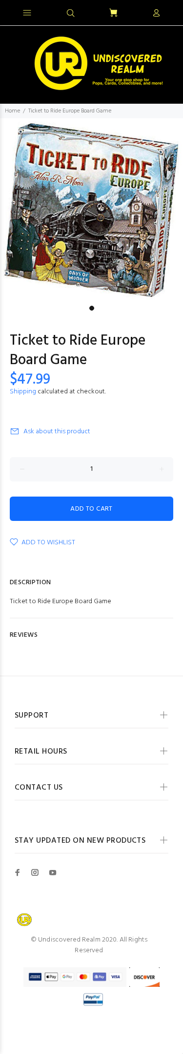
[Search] (71, 13)
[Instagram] (35, 872)
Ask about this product (56, 431)
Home (12, 111)
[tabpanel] (91, 209)
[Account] (156, 13)
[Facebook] (17, 872)
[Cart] (113, 13)
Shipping (23, 391)
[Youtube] (52, 872)
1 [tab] (91, 308)
